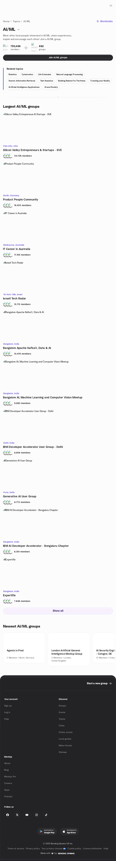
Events (62, 712)
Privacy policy (33, 849)
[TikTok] (46, 815)
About (7, 763)
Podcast (8, 797)
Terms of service (16, 849)
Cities (62, 726)
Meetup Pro (10, 777)
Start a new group (97, 683)
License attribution (92, 849)
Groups (62, 706)
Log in (7, 712)
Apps (7, 790)
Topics (16, 21)
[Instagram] (36, 815)
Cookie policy (74, 849)
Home (6, 21)
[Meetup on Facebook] (7, 815)
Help (6, 719)
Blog (6, 770)
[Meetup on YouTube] (27, 815)
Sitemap (63, 752)
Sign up (8, 706)
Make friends (65, 746)
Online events (66, 732)
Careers (8, 783)
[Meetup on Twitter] (17, 815)
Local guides (65, 739)
